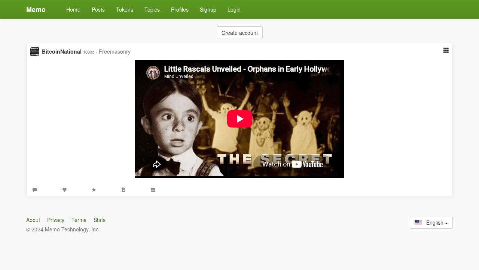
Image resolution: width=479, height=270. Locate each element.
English (433, 222)
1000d (88, 52)
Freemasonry (115, 51)
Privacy (55, 220)
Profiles (180, 9)
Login (234, 9)
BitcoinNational (62, 51)
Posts (98, 9)
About (33, 220)
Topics (152, 9)
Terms (78, 220)
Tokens (124, 9)
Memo (36, 9)
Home (73, 9)
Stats (100, 220)
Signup (208, 9)
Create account (240, 32)
